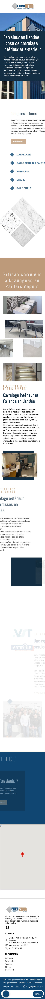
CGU (4, 980)
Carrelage (9, 958)
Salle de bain (10, 961)
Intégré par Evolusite (34, 986)
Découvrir (18, 141)
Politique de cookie (10, 983)
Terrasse (8, 964)
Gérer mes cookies (25, 983)
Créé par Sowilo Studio (11, 986)
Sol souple (9, 970)
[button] (22, 854)
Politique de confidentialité (18, 980)
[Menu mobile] (6, 993)
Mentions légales (36, 980)
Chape (8, 967)
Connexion (38, 983)
